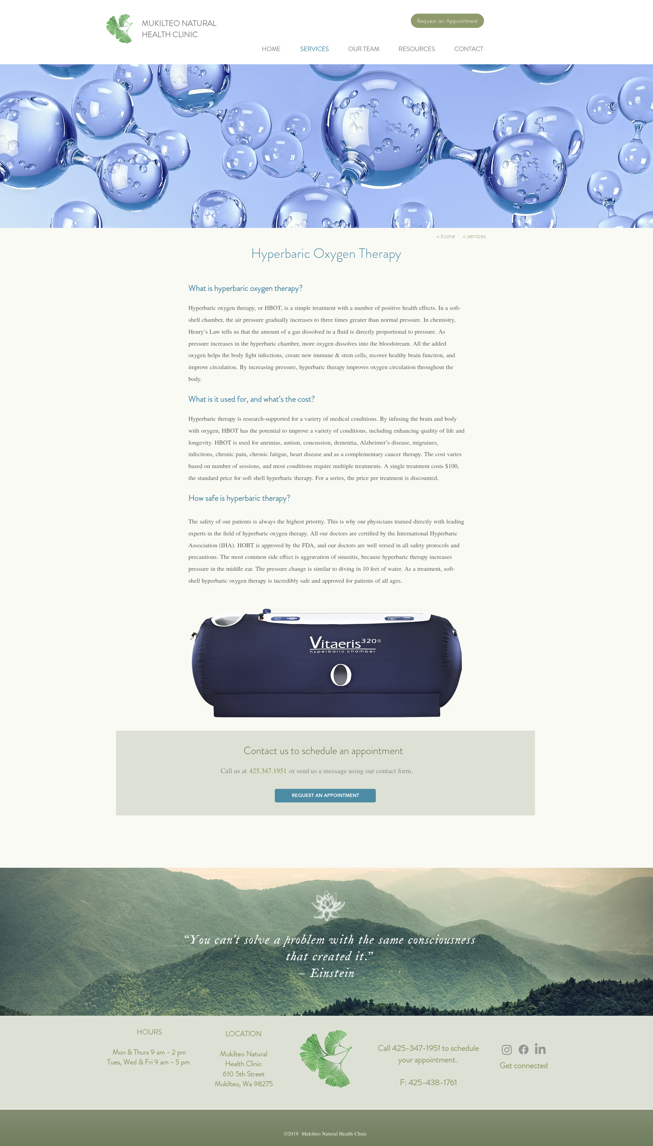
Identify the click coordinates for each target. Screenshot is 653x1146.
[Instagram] (507, 1049)
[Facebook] (523, 1049)
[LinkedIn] (540, 1049)
